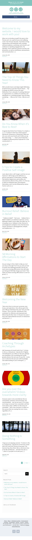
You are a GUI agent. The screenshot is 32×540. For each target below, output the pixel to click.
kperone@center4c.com (16, 3)
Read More (4, 56)
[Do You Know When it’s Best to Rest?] (16, 114)
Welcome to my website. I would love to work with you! (16, 31)
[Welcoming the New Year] (16, 290)
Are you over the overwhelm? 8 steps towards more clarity (14, 392)
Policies (26, 522)
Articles (17, 522)
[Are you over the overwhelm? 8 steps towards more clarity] (16, 378)
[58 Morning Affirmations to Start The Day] (16, 244)
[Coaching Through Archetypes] (16, 334)
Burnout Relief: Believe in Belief (15, 212)
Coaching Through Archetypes (13, 344)
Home (5, 521)
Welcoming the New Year (14, 300)
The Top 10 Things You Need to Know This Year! (15, 80)
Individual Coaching (15, 521)
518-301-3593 (16, 2)
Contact (22, 522)
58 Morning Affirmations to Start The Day (14, 257)
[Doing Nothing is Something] (16, 426)
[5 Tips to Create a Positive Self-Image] (16, 157)
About (9, 521)
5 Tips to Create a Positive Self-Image (13, 168)
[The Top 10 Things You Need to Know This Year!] (16, 67)
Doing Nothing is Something (12, 437)
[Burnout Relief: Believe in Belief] (16, 201)
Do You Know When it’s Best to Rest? (15, 125)
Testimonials (12, 522)
